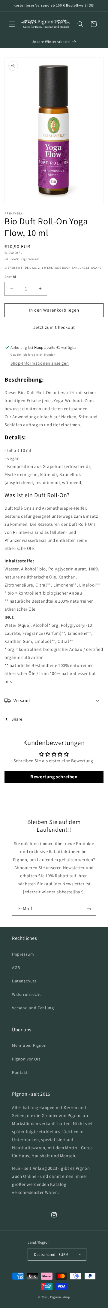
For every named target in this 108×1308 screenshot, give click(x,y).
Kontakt (20, 1072)
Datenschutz (24, 981)
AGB (16, 967)
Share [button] (16, 719)
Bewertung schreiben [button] (53, 777)
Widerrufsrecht (26, 994)
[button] (12, 24)
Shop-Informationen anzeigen (39, 363)
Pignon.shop (60, 1297)
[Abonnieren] (89, 909)
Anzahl (10, 276)
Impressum (23, 954)
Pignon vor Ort (26, 1059)
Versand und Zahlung (33, 1007)
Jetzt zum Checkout (54, 327)
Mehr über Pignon (29, 1045)
